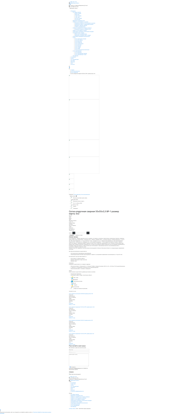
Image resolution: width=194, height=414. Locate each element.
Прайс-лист (73, 383)
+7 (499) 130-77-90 (73, 1)
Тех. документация (75, 59)
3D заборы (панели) (77, 12)
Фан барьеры (75, 55)
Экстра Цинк (77, 19)
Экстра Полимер (78, 18)
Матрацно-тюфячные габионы (81, 25)
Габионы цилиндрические (80, 26)
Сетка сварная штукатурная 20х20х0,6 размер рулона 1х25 (81, 293)
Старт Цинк (77, 17)
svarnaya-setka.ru (72, 408)
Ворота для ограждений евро (81, 33)
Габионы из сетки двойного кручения (80, 21)
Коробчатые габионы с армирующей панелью (84, 24)
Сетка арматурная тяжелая (80, 38)
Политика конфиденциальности (77, 391)
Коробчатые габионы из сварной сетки (83, 29)
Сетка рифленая (78, 52)
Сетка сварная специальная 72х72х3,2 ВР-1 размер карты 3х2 (81, 333)
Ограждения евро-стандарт (78, 32)
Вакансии (73, 61)
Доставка (73, 60)
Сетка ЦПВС (77, 48)
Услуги (72, 58)
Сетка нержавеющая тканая (80, 54)
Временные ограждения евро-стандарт (83, 35)
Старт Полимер (78, 15)
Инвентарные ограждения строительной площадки (83, 31)
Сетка (74, 37)
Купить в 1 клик (72, 304)
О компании (73, 57)
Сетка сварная (78, 46)
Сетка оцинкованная (79, 43)
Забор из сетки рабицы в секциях (80, 30)
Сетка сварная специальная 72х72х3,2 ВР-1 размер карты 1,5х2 (82, 306)
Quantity (70, 232)
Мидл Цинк (77, 14)
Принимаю (2, 413)
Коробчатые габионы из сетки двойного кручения (85, 23)
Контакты (73, 64)
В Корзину (72, 235)
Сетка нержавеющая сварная (81, 53)
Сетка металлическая (75, 71)
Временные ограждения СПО (79, 20)
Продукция (73, 11)
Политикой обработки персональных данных (42, 412)
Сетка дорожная (78, 41)
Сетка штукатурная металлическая (82, 49)
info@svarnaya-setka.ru (74, 3)
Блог (72, 63)
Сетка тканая (77, 47)
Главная (72, 69)
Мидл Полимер (78, 13)
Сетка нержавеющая (77, 50)
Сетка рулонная (78, 44)
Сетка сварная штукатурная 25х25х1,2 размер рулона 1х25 (81, 320)
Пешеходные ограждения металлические (81, 36)
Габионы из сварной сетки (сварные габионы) (82, 27)
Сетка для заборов (79, 40)
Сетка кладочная (78, 42)
